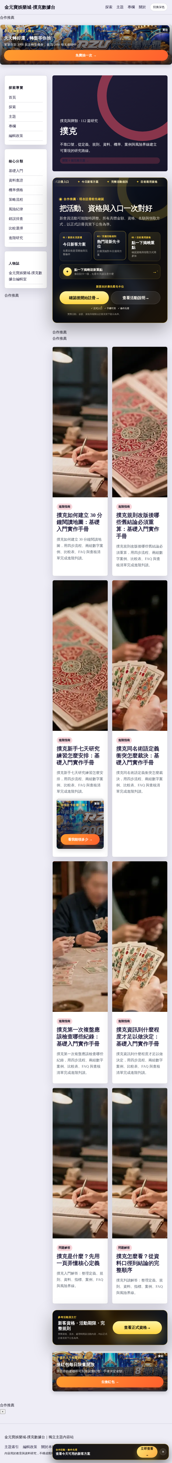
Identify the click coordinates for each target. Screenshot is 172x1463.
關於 (142, 7)
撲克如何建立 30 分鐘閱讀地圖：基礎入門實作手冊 (79, 522)
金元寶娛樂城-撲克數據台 (29, 7)
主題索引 (11, 1447)
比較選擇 (16, 228)
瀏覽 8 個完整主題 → (75, 160)
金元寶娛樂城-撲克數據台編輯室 (25, 276)
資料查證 (16, 180)
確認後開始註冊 (84, 298)
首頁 (12, 97)
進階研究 (16, 238)
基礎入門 (16, 171)
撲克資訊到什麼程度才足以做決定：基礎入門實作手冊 (137, 1036)
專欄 (131, 7)
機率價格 (16, 190)
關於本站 (48, 1447)
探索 (108, 7)
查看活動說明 (136, 298)
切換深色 (159, 7)
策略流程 (16, 199)
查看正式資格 (137, 1327)
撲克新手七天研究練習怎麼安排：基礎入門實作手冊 (78, 755)
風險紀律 (16, 209)
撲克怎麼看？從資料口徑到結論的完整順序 (137, 1263)
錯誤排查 (16, 219)
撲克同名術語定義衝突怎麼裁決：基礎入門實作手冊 (137, 755)
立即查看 (147, 1452)
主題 (120, 7)
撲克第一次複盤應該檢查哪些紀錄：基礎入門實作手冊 (78, 1036)
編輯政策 (16, 136)
